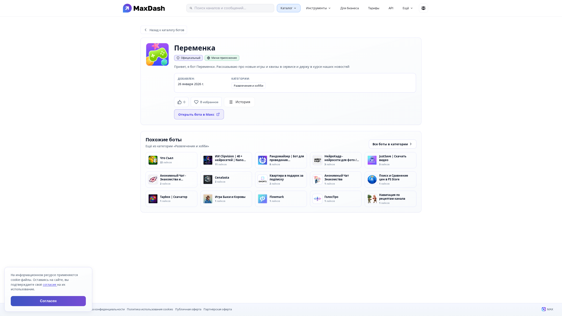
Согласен (48, 301)
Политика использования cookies (150, 309)
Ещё (406, 8)
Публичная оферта (188, 309)
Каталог (286, 8)
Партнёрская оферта (218, 309)
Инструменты (316, 8)
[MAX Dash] (144, 8)
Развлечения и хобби (248, 86)
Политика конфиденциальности (102, 309)
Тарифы (373, 8)
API (391, 8)
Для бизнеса (349, 8)
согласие (50, 284)
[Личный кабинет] (423, 8)
